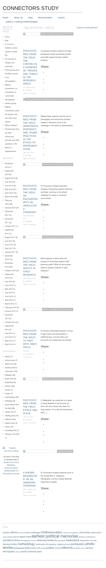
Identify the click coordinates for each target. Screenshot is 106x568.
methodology (51, 34)
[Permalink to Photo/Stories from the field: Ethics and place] (30, 387)
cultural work (30, 99)
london (7, 393)
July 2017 (8, 241)
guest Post (9, 378)
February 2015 (10, 307)
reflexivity (69, 99)
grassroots (61, 540)
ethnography (25, 540)
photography (18, 547)
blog (30, 17)
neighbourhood (63, 544)
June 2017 (9, 244)
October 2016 (10, 270)
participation (78, 544)
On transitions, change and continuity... (10, 62)
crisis (5, 537)
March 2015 (9, 303)
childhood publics (51, 532)
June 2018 (9, 185)
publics (50, 547)
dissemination (45, 17)
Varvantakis (29, 354)
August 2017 (10, 237)
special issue (10, 423)
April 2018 (9, 192)
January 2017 (10, 252)
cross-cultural (13, 536)
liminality (93, 540)
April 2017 (9, 248)
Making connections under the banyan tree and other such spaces (12, 114)
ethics (17, 540)
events (61, 17)
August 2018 (10, 178)
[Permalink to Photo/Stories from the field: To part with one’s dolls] (36, 318)
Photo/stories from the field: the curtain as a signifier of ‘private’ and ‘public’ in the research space (30, 67)
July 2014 (8, 333)
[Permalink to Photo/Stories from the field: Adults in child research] (34, 246)
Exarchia (33, 540)
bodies (27, 532)
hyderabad (61, 451)
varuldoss (28, 90)
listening (6, 544)
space (39, 551)
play (27, 547)
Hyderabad (72, 540)
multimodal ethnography (45, 544)
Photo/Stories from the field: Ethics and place (30, 407)
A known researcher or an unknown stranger (30, 479)
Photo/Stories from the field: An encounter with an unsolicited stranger (30, 199)
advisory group (10, 103)
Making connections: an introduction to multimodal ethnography (11, 92)
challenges (35, 532)
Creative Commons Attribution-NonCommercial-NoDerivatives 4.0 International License (11, 468)
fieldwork (44, 34)
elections (82, 537)
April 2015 (9, 300)
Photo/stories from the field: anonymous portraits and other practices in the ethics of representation (30, 132)
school (83, 548)
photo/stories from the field (64, 34)
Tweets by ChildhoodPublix (87, 27)
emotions (8, 540)
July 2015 (8, 292)
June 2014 (9, 337)
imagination (84, 540)
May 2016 (9, 289)
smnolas (28, 155)
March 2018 (9, 196)
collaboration (95, 532)
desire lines (9, 363)
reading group (10, 415)
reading (57, 548)
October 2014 (10, 322)
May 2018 (9, 189)
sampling (76, 548)
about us (18, 17)
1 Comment (27, 357)
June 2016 (9, 285)
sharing (18, 552)
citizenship (84, 532)
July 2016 (8, 281)
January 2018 (10, 207)
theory (7, 426)
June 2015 (9, 296)
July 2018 (8, 181)
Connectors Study (31, 8)
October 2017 (10, 226)
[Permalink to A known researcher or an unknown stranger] (39, 460)
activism (6, 532)
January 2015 (10, 311)
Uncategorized (10, 430)
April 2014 (9, 344)
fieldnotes (42, 540)
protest (43, 548)
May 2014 (9, 340)
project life (9, 411)
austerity (21, 533)
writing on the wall (12, 434)
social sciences (28, 551)
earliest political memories (54, 536)
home (5, 17)
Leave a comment (29, 93)
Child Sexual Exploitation (71, 533)
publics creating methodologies (22, 22)
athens (7, 356)
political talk (35, 547)
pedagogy (9, 400)
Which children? (11, 125)
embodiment (90, 537)
